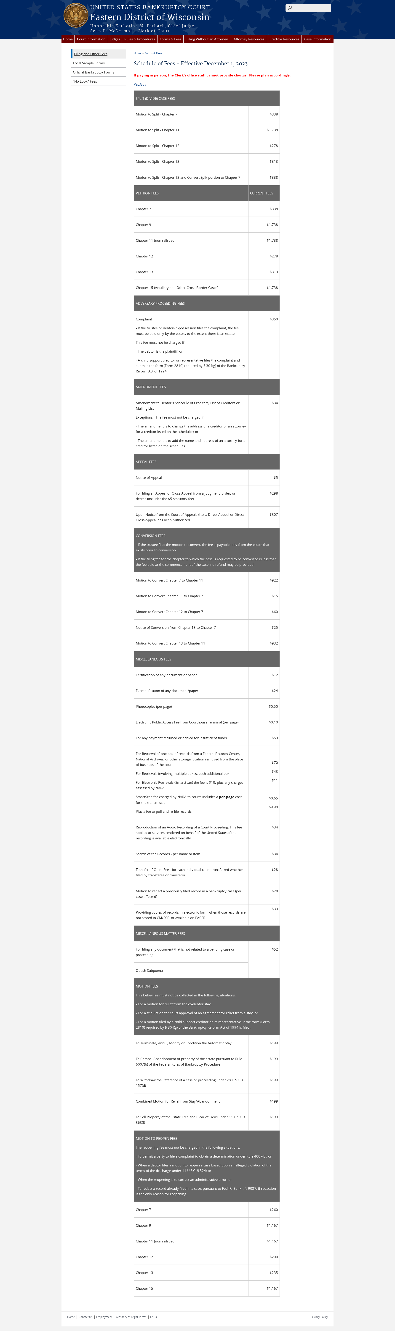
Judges (115, 39)
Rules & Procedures (139, 39)
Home (68, 39)
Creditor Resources (284, 39)
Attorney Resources (249, 39)
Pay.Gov (140, 84)
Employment (104, 1317)
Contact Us (86, 1317)
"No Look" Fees (85, 81)
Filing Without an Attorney (207, 39)
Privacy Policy (319, 1317)
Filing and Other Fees (90, 54)
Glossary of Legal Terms (131, 1317)
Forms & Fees (170, 39)
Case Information (317, 39)
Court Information (91, 39)
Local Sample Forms (89, 63)
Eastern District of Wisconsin (150, 17)
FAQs (153, 1317)
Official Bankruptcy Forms (93, 72)
